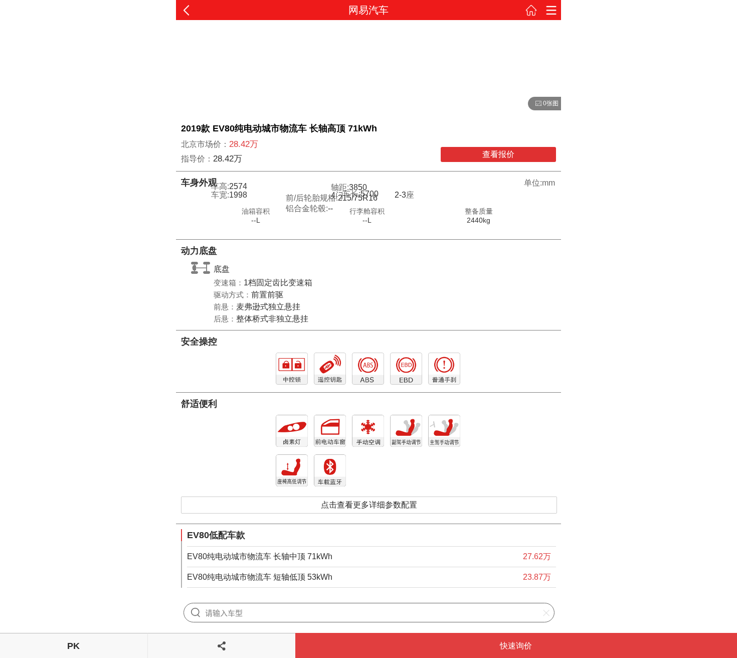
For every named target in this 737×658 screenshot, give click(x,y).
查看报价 (498, 154)
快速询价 (516, 645)
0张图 (543, 104)
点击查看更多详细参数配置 (369, 505)
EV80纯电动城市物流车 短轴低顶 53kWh (259, 577)
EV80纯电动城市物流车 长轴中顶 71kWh (259, 556)
